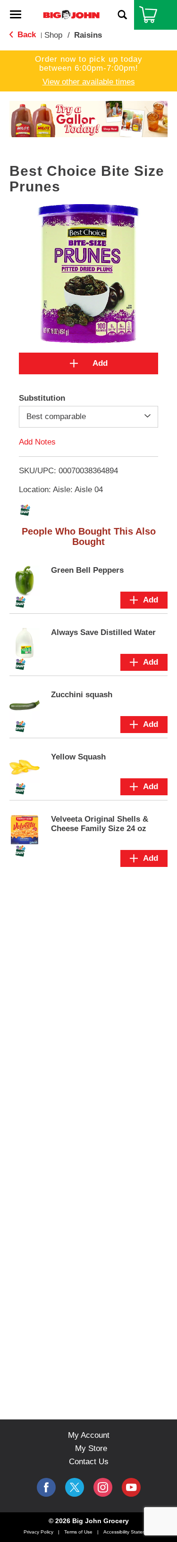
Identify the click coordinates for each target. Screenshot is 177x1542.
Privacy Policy (38, 1531)
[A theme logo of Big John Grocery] (71, 14)
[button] (83, 122)
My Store (91, 1448)
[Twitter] (74, 1487)
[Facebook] (46, 1487)
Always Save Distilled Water (103, 632)
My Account (89, 1435)
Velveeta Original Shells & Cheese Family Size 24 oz (99, 824)
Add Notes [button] (37, 441)
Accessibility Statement (128, 1531)
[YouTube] (102, 1487)
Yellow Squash (78, 756)
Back (25, 34)
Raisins (88, 35)
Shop (53, 35)
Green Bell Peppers (87, 570)
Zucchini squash (81, 694)
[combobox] (88, 416)
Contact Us (89, 1461)
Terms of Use (78, 1531)
